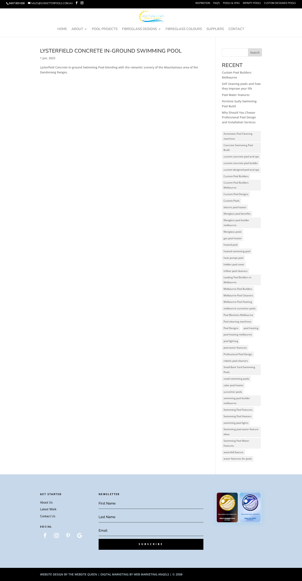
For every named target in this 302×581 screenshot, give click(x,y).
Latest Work (48, 509)
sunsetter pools (233, 392)
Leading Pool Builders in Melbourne (237, 280)
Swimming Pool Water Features (236, 443)
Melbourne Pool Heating (238, 302)
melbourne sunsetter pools (240, 308)
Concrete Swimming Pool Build (238, 147)
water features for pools (238, 458)
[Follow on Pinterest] (68, 536)
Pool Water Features (236, 95)
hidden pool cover (234, 264)
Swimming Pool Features (238, 409)
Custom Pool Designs (236, 194)
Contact (236, 29)
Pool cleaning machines (237, 321)
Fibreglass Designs (139, 29)
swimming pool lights (236, 423)
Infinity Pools (252, 3)
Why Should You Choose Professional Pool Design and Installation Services (239, 117)
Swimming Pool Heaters (237, 416)
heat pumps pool (233, 258)
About (77, 29)
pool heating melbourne (238, 334)
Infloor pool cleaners (236, 271)
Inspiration (202, 3)
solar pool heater (233, 385)
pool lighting (231, 341)
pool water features (235, 347)
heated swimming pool (237, 251)
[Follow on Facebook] (45, 536)
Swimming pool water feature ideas (241, 431)
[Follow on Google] (79, 536)
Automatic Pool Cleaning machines (238, 136)
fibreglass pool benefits (237, 213)
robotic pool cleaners (236, 361)
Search (255, 52)
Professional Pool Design (238, 354)
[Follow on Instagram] (56, 536)
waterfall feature (233, 452)
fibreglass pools (233, 231)
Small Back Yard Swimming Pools (239, 369)
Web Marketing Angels (151, 574)
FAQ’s (216, 3)
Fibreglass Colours (184, 29)
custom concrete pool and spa (241, 156)
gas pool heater (233, 238)
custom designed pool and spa (241, 169)
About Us (46, 502)
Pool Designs (231, 328)
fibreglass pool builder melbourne (236, 222)
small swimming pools (236, 378)
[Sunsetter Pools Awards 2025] (239, 522)
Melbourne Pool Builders (238, 289)
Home (62, 29)
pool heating (251, 328)
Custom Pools (232, 200)
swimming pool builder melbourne (237, 400)
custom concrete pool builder (241, 163)
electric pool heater (235, 207)
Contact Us (47, 516)
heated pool (230, 244)
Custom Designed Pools (280, 3)
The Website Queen (82, 574)
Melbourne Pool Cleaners (238, 295)
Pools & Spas (231, 3)
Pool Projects (105, 29)
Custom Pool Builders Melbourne (236, 185)
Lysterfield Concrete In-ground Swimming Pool (111, 50)
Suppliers (215, 29)
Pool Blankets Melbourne (238, 315)
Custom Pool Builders (236, 176)
